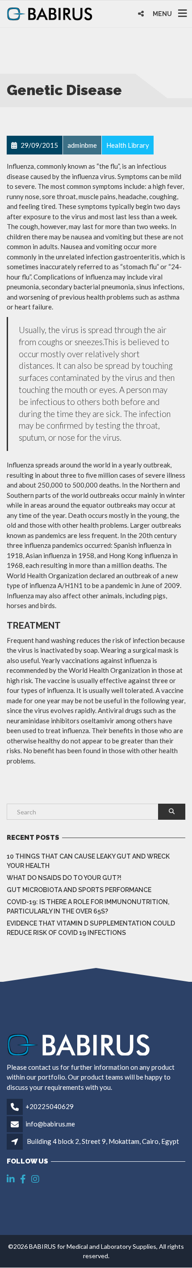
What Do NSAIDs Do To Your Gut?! (64, 877)
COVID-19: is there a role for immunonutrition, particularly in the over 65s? (88, 906)
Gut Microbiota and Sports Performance (79, 889)
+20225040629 (49, 1106)
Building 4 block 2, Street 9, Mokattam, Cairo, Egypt (103, 1141)
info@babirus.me (50, 1124)
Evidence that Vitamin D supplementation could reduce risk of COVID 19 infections (91, 928)
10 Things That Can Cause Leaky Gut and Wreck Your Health (88, 861)
